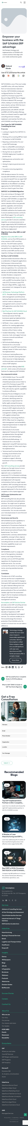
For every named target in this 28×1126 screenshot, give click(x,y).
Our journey (5, 1020)
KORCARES (5, 1029)
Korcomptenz (5, 602)
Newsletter (5, 1038)
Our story (5, 1017)
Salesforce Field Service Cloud (11, 1094)
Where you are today (8, 1051)
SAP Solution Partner (18, 602)
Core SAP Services (7, 1054)
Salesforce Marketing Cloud (10, 1091)
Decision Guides (7, 984)
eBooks (4, 966)
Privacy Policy (7, 1117)
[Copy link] (22, 667)
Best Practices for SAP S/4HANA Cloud (14, 311)
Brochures (5, 972)
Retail (4, 939)
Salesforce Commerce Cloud (11, 1105)
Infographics (6, 969)
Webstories (5, 981)
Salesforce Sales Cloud (9, 1088)
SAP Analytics (6, 1062)
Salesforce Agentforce (9, 1102)
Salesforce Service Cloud (9, 1085)
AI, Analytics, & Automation (10, 1074)
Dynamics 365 (6, 1071)
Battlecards (6, 988)
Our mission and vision (9, 1023)
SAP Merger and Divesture (10, 1057)
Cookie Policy (15, 1117)
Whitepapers (6, 960)
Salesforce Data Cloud (9, 1099)
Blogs (3, 963)
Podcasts (5, 978)
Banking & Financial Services (11, 935)
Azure (4, 1077)
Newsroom (5, 1035)
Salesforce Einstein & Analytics (11, 1096)
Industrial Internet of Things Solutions (11, 920)
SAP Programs (6, 1060)
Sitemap (22, 1117)
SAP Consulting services (11, 466)
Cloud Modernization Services (12, 915)
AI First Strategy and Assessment (13, 912)
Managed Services (7, 1113)
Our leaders (5, 1026)
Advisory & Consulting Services (12, 909)
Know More (15, 660)
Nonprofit (5, 948)
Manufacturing (7, 932)
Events (4, 1032)
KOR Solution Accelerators (10, 924)
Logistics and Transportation (11, 942)
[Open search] (21, 2)
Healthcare (5, 945)
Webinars (5, 975)
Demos (4, 956)
